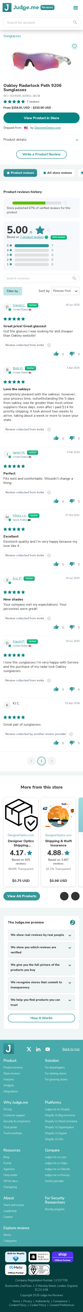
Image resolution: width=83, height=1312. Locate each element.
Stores (7, 1235)
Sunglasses (12, 36)
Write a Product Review (41, 154)
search (75, 22)
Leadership (10, 1211)
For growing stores (56, 1079)
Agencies (9, 1169)
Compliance (60, 1301)
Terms (16, 1301)
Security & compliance (16, 1121)
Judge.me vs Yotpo (56, 1163)
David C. (19, 305)
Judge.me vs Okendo (57, 1169)
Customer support (14, 1115)
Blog (6, 1157)
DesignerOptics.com (47, 128)
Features (8, 1079)
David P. (19, 641)
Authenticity (42, 1301)
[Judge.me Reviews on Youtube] (47, 1049)
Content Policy (18, 1305)
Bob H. (18, 368)
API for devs (10, 1181)
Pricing (7, 1109)
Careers (8, 1217)
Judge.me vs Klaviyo (57, 1175)
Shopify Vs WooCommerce (61, 1121)
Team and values (13, 1205)
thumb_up (56, 353)
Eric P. (17, 578)
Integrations (10, 1091)
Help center (10, 1175)
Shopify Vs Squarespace (59, 1127)
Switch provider (54, 1181)
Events (7, 1163)
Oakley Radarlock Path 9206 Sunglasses (32, 87)
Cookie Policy (38, 1305)
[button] (64, 896)
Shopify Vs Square (56, 1133)
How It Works (41, 1018)
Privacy (27, 1301)
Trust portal (10, 1127)
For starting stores (55, 1073)
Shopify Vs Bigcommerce (60, 1115)
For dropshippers (55, 1067)
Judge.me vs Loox (55, 1157)
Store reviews (11, 1073)
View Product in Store (41, 118)
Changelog (10, 1187)
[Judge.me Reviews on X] (28, 1049)
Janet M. (19, 452)
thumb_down (71, 353)
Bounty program (54, 1209)
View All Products (21, 896)
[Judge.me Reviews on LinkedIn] (38, 1049)
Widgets (8, 1085)
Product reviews (13, 1067)
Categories (10, 1241)
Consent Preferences (61, 1305)
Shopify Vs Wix (54, 1139)
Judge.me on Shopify (57, 1109)
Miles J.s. (20, 515)
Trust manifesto (12, 1133)
